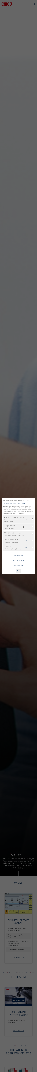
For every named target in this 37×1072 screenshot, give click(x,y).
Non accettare (18, 566)
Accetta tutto (18, 556)
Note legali (21, 503)
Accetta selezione (18, 561)
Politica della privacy (10, 503)
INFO (25, 527)
